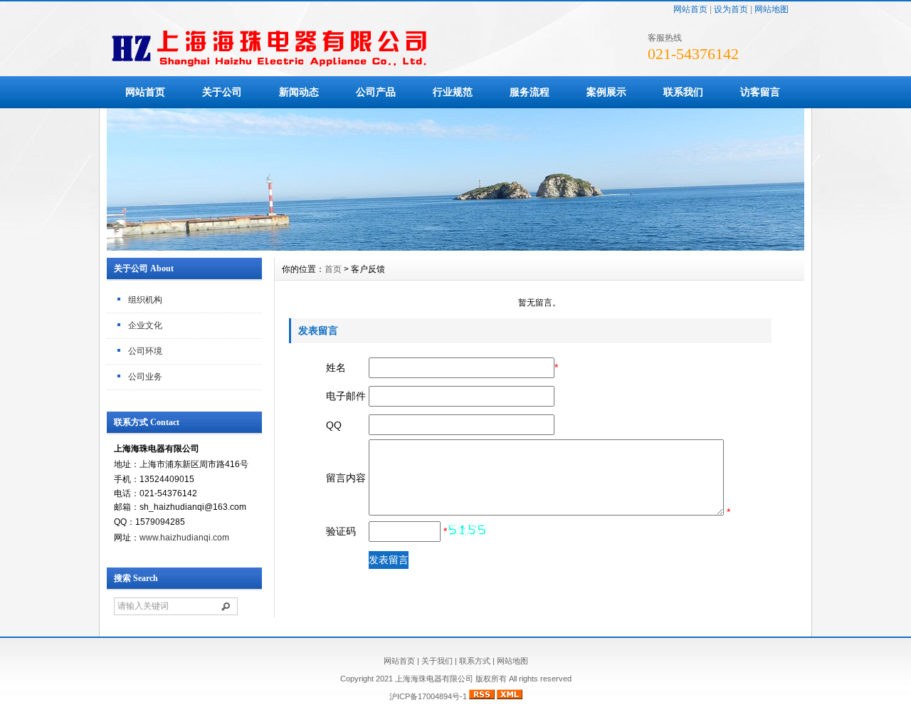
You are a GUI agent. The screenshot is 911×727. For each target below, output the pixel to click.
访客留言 (760, 92)
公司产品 (376, 92)
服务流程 (529, 92)
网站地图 (771, 9)
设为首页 (731, 9)
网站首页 (690, 9)
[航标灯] (455, 247)
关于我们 (437, 661)
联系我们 (683, 92)
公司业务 (145, 377)
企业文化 (145, 325)
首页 (333, 269)
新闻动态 (299, 92)
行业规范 (453, 92)
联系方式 (474, 661)
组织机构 (145, 300)
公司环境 (145, 351)
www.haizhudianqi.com (184, 538)
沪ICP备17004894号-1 (428, 696)
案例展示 (606, 92)
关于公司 (222, 92)
